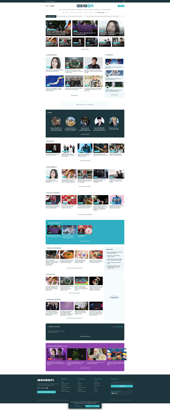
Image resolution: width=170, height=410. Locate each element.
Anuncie (95, 389)
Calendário (85, 12)
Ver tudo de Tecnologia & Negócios (74, 318)
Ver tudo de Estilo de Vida (74, 293)
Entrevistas (67, 12)
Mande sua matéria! (101, 12)
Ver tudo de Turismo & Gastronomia (74, 268)
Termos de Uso (122, 400)
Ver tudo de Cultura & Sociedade (85, 214)
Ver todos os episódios (85, 336)
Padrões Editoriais (129, 400)
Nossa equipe (97, 385)
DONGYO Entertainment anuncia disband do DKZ (106, 16)
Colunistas (72, 12)
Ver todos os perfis (85, 134)
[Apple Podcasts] (119, 326)
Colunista (79, 385)
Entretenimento (79, 9)
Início (60, 9)
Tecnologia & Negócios (106, 9)
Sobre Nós (90, 12)
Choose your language (50, 1)
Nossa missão (97, 383)
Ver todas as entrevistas (85, 160)
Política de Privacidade (114, 400)
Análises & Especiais (78, 12)
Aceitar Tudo (92, 406)
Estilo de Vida (97, 9)
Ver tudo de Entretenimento (85, 186)
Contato (94, 12)
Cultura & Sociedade (71, 9)
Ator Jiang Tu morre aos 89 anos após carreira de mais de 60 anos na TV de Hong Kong (76, 16)
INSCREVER (121, 386)
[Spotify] (117, 326)
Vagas (95, 387)
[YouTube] (121, 326)
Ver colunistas (114, 94)
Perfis (63, 12)
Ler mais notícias (74, 95)
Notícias (64, 9)
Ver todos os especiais (85, 241)
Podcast (121, 6)
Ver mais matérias (85, 49)
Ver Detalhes (77, 406)
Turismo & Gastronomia (89, 9)
